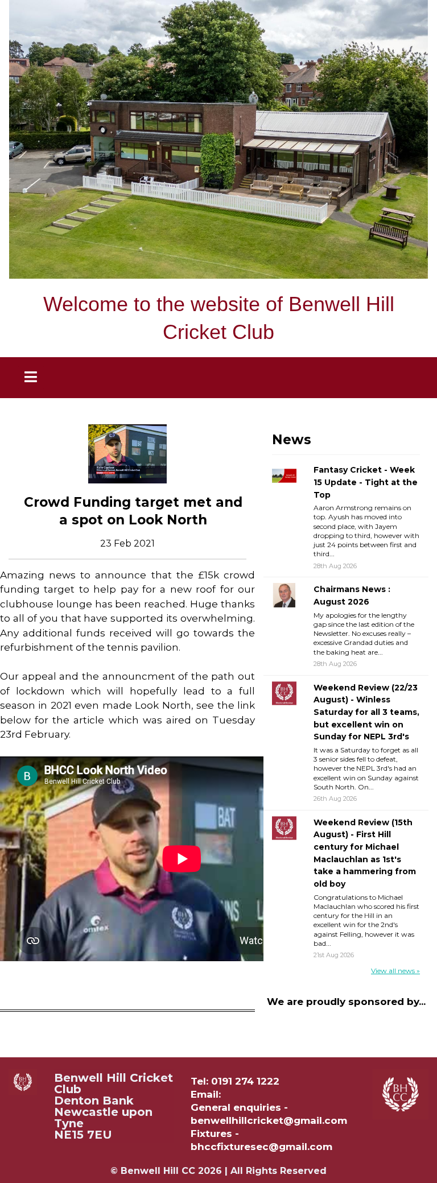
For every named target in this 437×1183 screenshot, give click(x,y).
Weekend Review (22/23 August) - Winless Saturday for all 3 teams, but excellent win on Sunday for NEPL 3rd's (366, 712)
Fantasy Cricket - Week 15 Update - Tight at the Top (366, 482)
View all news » (395, 970)
